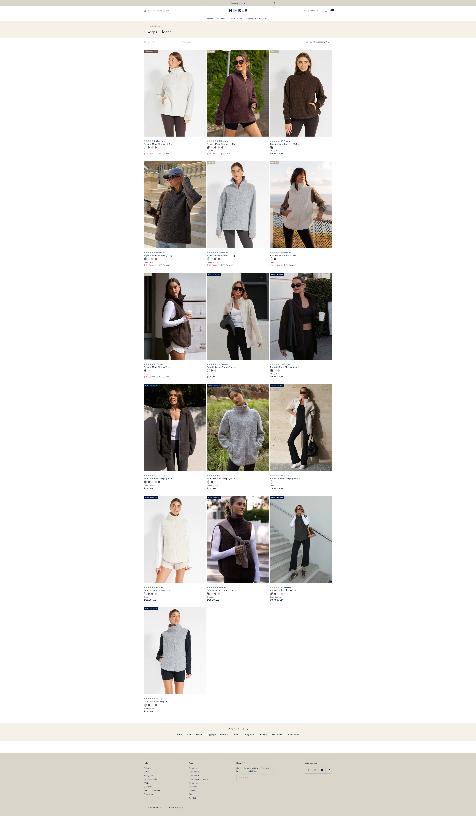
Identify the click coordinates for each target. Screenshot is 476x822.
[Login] (326, 11)
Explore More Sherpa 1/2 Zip (158, 144)
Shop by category (253, 18)
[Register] (273, 778)
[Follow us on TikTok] (328, 770)
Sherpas (224, 734)
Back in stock (236, 18)
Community (194, 775)
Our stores (193, 783)
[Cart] (331, 11)
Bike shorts (277, 734)
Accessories (293, 734)
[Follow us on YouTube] (322, 770)
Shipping (147, 768)
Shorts (199, 734)
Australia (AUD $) (311, 11)
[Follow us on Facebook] (308, 770)
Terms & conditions (152, 790)
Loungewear (249, 734)
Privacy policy (149, 794)
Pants (179, 734)
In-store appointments (198, 779)
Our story (193, 768)
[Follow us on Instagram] (315, 770)
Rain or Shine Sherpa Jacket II (285, 478)
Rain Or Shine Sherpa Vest (157, 590)
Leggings (211, 734)
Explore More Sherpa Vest (283, 255)
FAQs (146, 783)
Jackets (263, 734)
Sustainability (194, 772)
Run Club (192, 798)
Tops (189, 734)
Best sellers (222, 18)
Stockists (193, 787)
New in (210, 18)
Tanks (235, 734)
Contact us (148, 787)
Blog (267, 18)
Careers (192, 790)
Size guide (148, 775)
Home (146, 26)
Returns (147, 772)
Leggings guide (150, 779)
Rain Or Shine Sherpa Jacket (221, 367)
